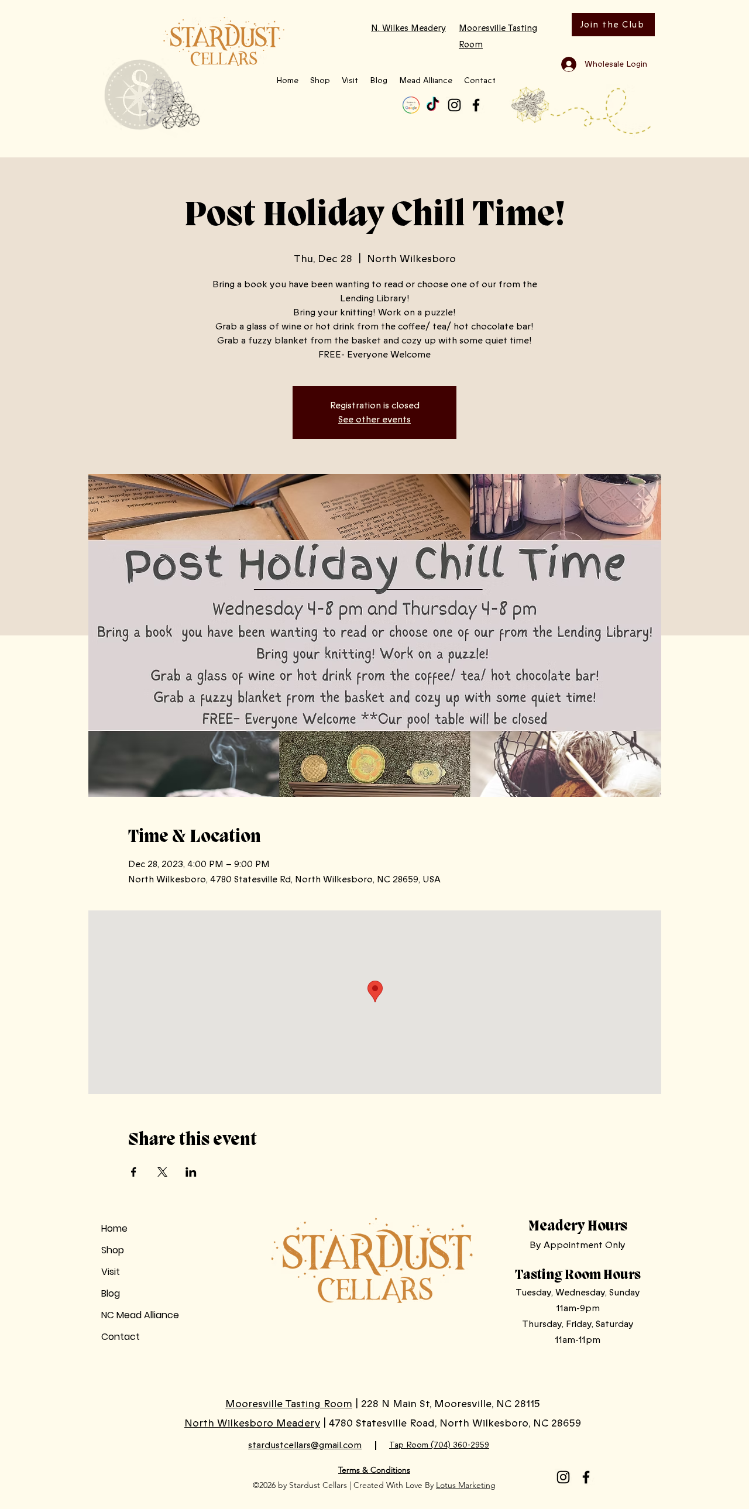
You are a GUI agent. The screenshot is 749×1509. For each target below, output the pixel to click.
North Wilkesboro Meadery (252, 1423)
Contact (120, 1336)
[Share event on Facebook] (133, 1172)
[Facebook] (476, 105)
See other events (374, 419)
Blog (110, 1293)
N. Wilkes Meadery (408, 28)
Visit (110, 1271)
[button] (320, 81)
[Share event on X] (162, 1172)
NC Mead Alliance (140, 1315)
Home (114, 1228)
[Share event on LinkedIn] (191, 1172)
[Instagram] (454, 105)
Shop (112, 1250)
